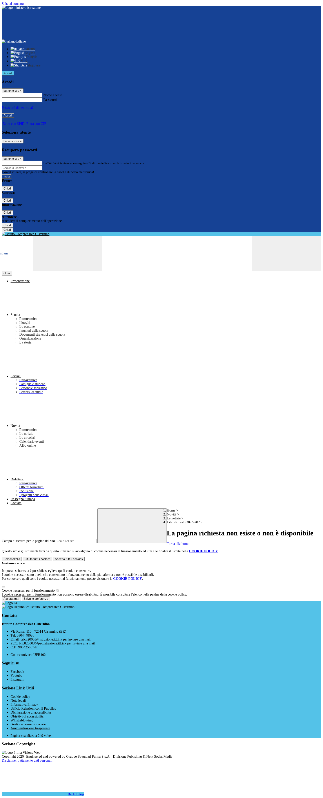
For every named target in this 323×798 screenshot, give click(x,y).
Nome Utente (52, 95)
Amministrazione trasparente (30, 728)
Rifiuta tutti (37, 559)
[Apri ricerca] (286, 253)
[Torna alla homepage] (161, 234)
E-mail (48, 163)
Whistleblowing (22, 720)
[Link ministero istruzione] (21, 7)
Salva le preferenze (36, 598)
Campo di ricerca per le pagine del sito (28, 541)
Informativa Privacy (24, 704)
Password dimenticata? (17, 107)
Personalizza (12, 559)
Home (171, 510)
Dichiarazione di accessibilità (31, 712)
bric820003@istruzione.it (55, 639)
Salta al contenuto (14, 3)
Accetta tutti (69, 559)
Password (50, 100)
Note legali (18, 700)
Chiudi (7, 188)
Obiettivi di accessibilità (27, 716)
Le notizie (174, 518)
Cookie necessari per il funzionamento (29, 590)
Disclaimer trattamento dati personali (27, 760)
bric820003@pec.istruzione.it (57, 643)
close (7, 273)
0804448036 (25, 635)
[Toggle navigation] (67, 253)
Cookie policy (20, 696)
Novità (171, 514)
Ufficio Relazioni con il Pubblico (33, 708)
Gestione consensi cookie (28, 724)
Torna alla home (178, 544)
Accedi (8, 73)
